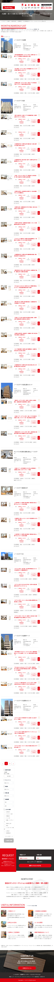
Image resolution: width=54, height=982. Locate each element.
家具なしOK (8, 823)
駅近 (7, 825)
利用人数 (39, 855)
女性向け (8, 811)
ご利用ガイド (32, 8)
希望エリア (23, 855)
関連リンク (11, 976)
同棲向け (8, 816)
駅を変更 (9, 776)
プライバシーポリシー (26, 976)
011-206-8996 (47, 8)
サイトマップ (18, 976)
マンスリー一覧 (22, 7)
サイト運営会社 (35, 976)
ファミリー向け (9, 814)
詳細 (38, 60)
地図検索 (29, 8)
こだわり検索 (25, 8)
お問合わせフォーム (27, 968)
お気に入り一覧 (47, 4)
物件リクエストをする (35, 865)
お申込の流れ (35, 8)
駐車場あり (8, 833)
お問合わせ (38, 8)
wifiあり (8, 831)
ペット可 (8, 818)
